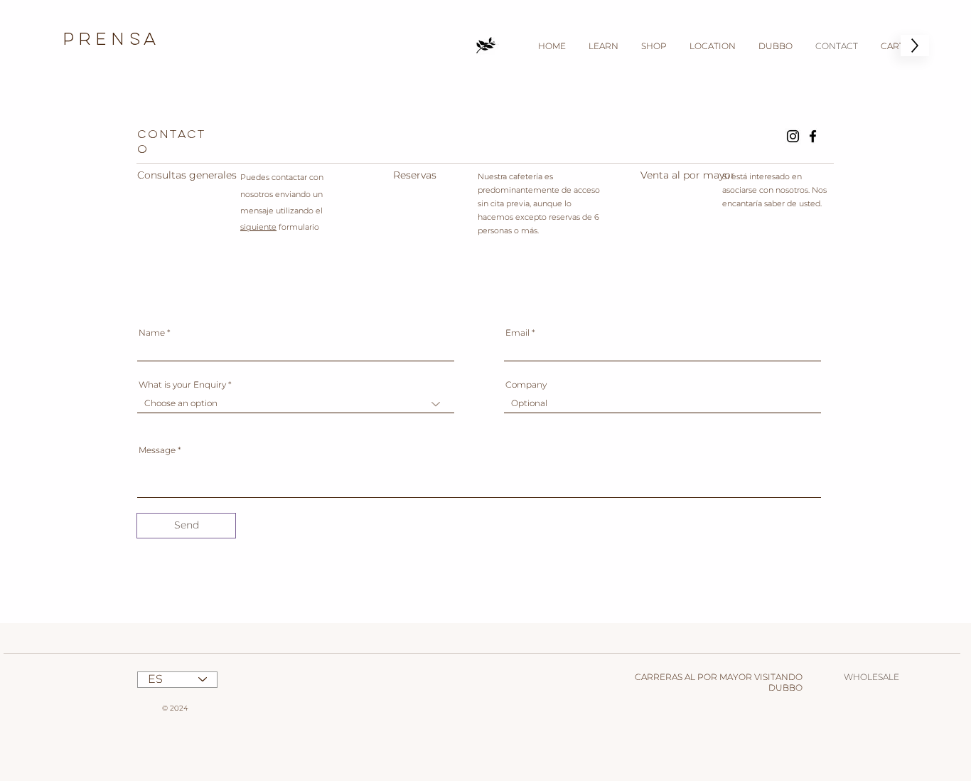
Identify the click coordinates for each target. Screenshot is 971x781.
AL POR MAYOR (718, 676)
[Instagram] (793, 136)
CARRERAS (658, 676)
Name (152, 333)
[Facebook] (813, 136)
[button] (603, 45)
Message (157, 450)
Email (517, 333)
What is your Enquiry (183, 385)
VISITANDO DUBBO (778, 682)
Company (526, 385)
